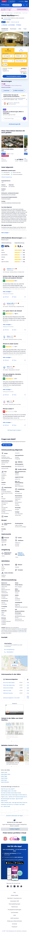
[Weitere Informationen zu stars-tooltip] (18, 15)
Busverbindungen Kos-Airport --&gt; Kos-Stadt (12, 798)
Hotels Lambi (4, 772)
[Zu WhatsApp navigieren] (21, 886)
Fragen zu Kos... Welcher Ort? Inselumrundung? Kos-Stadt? (14, 796)
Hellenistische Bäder (8, 687)
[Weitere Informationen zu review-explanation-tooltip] (18, 22)
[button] (11, 39)
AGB (14, 915)
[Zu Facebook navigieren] (8, 886)
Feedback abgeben (15, 829)
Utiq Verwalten (14, 912)
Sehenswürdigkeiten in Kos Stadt (11, 697)
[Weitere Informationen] (22, 73)
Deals (3, 1)
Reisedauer (5, 58)
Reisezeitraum (18, 53)
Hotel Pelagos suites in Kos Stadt (8, 791)
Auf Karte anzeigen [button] (7, 19)
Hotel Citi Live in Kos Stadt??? (8, 789)
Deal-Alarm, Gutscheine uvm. (14, 898)
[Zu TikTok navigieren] (14, 886)
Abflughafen (5, 53)
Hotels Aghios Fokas (5, 774)
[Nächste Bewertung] (27, 99)
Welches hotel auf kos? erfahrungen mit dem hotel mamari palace (14, 794)
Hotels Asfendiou (5, 782)
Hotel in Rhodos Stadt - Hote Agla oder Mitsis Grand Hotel (14, 802)
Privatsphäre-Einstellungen (14, 909)
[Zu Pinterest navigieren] (18, 886)
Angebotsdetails (21, 631)
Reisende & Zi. (18, 58)
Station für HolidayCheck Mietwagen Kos (21, 554)
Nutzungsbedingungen (14, 904)
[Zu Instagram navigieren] (11, 886)
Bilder (20, 28)
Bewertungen (13, 28)
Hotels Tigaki (4, 776)
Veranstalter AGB (14, 901)
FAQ (14, 892)
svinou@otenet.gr (10, 649)
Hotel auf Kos (4, 800)
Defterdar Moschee (8, 693)
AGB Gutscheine (14, 918)
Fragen (25, 28)
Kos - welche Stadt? (5, 806)
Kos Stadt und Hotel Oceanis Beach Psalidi (11, 792)
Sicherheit (14, 924)
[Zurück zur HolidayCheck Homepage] (5, 5)
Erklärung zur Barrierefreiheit (14, 921)
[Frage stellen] (24, 118)
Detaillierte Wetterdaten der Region (14, 815)
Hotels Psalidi (4, 778)
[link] (23, 5)
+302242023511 (10, 652)
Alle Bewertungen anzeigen (14, 430)
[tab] (7, 50)
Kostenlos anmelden (21, 9)
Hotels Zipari (4, 780)
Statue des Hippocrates (9, 685)
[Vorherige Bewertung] (2, 99)
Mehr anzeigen (5, 232)
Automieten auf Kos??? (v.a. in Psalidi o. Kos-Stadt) (12, 804)
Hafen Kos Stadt (7, 690)
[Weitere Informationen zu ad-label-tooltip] (16, 703)
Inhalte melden (14, 895)
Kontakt (20, 1)
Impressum (14, 926)
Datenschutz (14, 906)
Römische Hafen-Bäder (9, 682)
